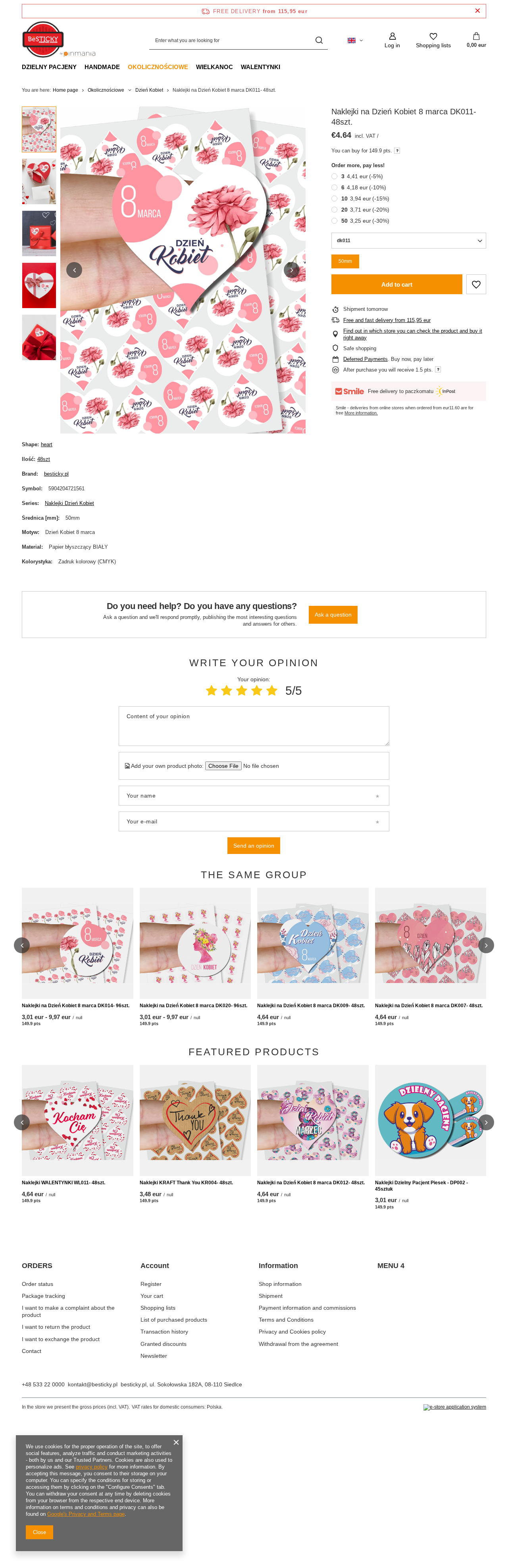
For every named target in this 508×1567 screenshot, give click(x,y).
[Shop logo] (61, 40)
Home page (65, 90)
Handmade (102, 67)
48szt (43, 459)
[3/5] (241, 690)
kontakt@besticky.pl (92, 1384)
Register (151, 1284)
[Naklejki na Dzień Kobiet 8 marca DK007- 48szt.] (431, 943)
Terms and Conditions (286, 1319)
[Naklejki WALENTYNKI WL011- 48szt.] (77, 1120)
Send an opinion (253, 845)
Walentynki (260, 67)
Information (278, 1266)
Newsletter (153, 1356)
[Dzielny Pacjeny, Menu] (81, 67)
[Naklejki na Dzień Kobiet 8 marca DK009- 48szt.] (313, 943)
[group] (183, 270)
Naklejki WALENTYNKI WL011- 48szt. (63, 1182)
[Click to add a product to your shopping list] (476, 284)
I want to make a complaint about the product (68, 1311)
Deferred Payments (365, 359)
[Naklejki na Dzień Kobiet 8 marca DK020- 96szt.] (195, 943)
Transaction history (164, 1331)
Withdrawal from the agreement (298, 1344)
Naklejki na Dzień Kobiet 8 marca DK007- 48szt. (429, 1005)
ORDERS (37, 1266)
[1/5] (211, 690)
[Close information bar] (477, 10)
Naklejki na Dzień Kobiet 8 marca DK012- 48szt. (311, 1182)
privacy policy (92, 1467)
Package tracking (43, 1296)
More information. (361, 413)
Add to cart (396, 284)
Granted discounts (163, 1344)
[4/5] (256, 690)
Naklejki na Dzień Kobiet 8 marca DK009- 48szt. (311, 1005)
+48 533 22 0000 (43, 1384)
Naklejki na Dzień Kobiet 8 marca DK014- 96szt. (75, 1005)
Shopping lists (157, 1308)
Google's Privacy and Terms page (86, 1514)
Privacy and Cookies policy (292, 1331)
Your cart (151, 1296)
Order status (37, 1284)
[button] (74, 270)
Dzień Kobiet (149, 90)
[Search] (319, 40)
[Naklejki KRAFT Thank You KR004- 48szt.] (195, 1120)
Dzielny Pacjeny (49, 67)
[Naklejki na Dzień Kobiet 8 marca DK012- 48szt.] (313, 1120)
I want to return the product (56, 1327)
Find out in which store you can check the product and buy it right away (412, 334)
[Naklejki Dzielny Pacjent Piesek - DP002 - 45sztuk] (431, 1120)
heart (46, 444)
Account (154, 1266)
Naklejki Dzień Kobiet (69, 503)
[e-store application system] (454, 1407)
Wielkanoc (214, 67)
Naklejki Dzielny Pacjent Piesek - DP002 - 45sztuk (421, 1186)
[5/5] (271, 690)
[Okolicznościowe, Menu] (192, 67)
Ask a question (333, 614)
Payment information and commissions (307, 1308)
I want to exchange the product (61, 1339)
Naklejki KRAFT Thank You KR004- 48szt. (186, 1182)
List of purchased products (173, 1319)
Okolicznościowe (158, 67)
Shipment (271, 1296)
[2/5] (226, 690)
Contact (31, 1351)
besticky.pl (56, 474)
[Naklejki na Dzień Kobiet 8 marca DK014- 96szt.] (77, 943)
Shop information (280, 1284)
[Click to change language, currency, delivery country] (355, 40)
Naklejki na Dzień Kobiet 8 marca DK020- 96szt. (193, 1005)
